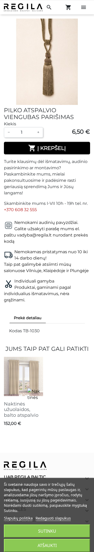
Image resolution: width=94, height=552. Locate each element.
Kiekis (10, 123)
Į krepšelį (47, 148)
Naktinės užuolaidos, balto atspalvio (21, 409)
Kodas (15, 330)
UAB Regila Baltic (25, 477)
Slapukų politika (18, 518)
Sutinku (47, 531)
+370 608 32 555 (20, 209)
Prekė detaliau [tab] (28, 318)
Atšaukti (47, 545)
